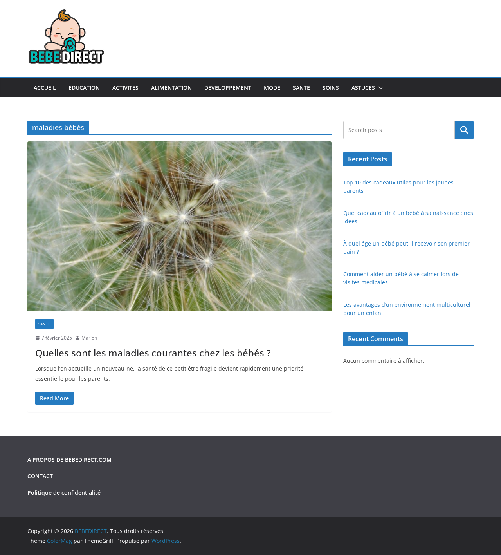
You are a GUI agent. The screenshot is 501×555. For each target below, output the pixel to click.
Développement (227, 87)
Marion (89, 337)
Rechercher (464, 130)
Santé (301, 87)
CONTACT (40, 476)
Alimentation (171, 87)
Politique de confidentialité (64, 492)
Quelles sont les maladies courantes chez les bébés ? (153, 352)
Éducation (84, 87)
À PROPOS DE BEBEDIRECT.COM (69, 459)
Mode (272, 87)
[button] (379, 87)
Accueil (45, 87)
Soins (331, 87)
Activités (125, 87)
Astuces (363, 87)
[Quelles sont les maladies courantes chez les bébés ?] (179, 226)
